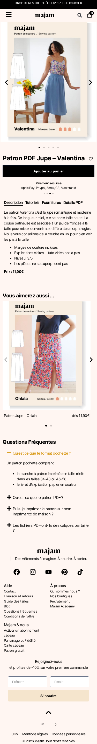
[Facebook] (16, 572)
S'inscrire (48, 696)
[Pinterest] (64, 572)
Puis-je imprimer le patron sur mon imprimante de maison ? (42, 511)
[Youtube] (48, 572)
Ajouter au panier (48, 171)
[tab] (13, 203)
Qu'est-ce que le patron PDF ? (38, 497)
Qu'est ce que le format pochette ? (42, 453)
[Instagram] (32, 572)
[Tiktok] (80, 572)
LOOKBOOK (74, 3)
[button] (80, 15)
